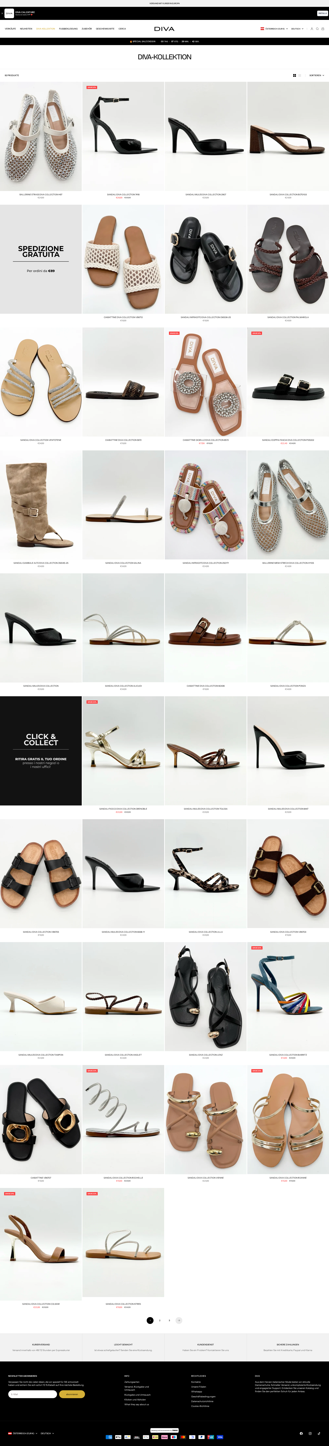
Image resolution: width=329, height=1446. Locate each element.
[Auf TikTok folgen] (319, 1433)
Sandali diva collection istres (123, 1304)
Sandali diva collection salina (123, 563)
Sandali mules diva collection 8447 (288, 809)
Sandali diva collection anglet (123, 1055)
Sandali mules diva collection (41, 686)
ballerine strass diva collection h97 (41, 195)
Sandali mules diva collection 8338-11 (123, 932)
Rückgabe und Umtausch (137, 1394)
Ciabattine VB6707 (41, 1178)
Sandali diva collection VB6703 (288, 932)
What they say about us (136, 1404)
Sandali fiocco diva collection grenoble (123, 809)
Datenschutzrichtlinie (202, 1401)
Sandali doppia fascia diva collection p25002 (288, 440)
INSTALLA (323, 13)
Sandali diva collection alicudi (123, 686)
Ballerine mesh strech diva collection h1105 (288, 563)
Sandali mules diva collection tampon (41, 1055)
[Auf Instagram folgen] (310, 1433)
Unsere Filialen (198, 1386)
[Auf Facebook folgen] (301, 1433)
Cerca (122, 28)
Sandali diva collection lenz (206, 1055)
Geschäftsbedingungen (203, 1396)
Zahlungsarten (131, 1382)
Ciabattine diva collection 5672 (123, 440)
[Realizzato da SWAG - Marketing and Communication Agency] (164, 1430)
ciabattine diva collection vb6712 (123, 317)
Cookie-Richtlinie (200, 1406)
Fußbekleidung (68, 28)
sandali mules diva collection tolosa (206, 809)
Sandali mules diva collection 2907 (206, 195)
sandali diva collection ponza (288, 686)
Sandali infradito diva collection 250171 (206, 563)
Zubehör (87, 28)
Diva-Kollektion (45, 28)
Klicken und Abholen (135, 1399)
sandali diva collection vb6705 (41, 932)
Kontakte (196, 1382)
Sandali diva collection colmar (41, 1304)
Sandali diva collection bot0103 (288, 195)
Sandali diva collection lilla (206, 932)
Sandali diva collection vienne (206, 1178)
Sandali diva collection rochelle (123, 1178)
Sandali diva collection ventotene (40, 440)
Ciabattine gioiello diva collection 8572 (206, 440)
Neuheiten (26, 28)
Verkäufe (10, 28)
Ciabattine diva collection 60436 (206, 686)
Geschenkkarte (105, 28)
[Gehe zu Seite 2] (178, 1320)
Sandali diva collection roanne (288, 1178)
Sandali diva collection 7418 (123, 195)
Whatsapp (196, 1391)
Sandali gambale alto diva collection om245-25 (41, 563)
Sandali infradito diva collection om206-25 (206, 317)
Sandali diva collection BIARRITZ (288, 1055)
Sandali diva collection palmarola (288, 317)
